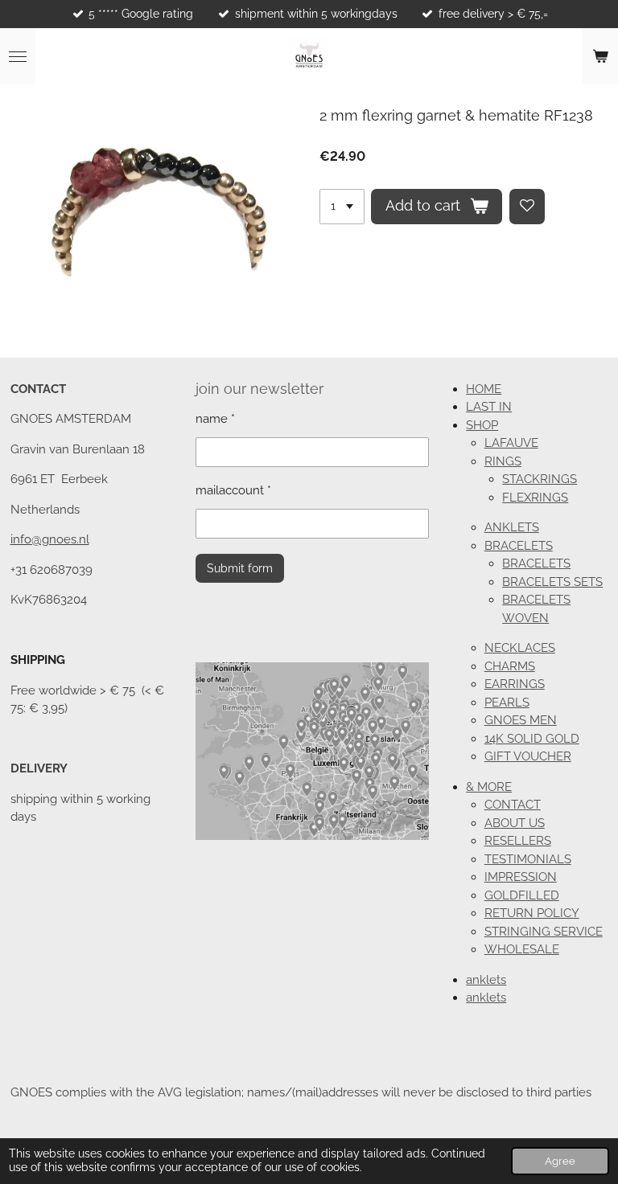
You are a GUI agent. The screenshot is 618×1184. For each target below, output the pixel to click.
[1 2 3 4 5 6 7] (342, 206)
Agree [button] (560, 1161)
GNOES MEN (520, 720)
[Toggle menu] (17, 56)
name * (215, 419)
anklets (486, 980)
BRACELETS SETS (552, 582)
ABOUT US (514, 823)
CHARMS (509, 666)
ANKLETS (511, 527)
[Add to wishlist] (527, 206)
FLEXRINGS (535, 497)
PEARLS (506, 702)
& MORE (489, 787)
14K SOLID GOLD (531, 738)
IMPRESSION (520, 877)
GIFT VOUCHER (527, 756)
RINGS (502, 461)
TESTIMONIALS (527, 859)
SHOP (482, 425)
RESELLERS (517, 841)
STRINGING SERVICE (543, 931)
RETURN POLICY (531, 913)
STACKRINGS (539, 479)
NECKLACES (519, 648)
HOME (483, 389)
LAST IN (489, 406)
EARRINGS (514, 684)
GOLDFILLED (521, 895)
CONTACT (512, 804)
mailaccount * (233, 490)
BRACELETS (518, 546)
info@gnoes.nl (49, 539)
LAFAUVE (511, 443)
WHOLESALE (521, 949)
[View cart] (600, 56)
